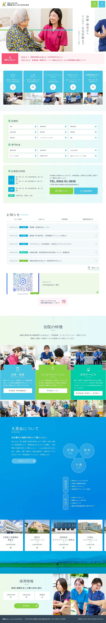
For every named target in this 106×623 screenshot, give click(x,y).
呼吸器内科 (73, 126)
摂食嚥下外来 (43, 156)
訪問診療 (80, 393)
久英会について (23, 461)
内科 (11, 126)
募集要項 (42, 595)
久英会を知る (26, 595)
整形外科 (12, 137)
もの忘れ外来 (74, 150)
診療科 (13, 390)
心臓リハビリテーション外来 (78, 156)
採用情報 (26, 606)
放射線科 (72, 132)
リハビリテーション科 (46, 137)
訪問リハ (98, 393)
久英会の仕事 (11, 595)
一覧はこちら (94, 268)
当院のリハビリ (54, 390)
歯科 (71, 137)
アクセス (94, 6)
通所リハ (89, 393)
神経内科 (42, 132)
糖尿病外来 (13, 150)
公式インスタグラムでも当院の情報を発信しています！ (50, 302)
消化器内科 (13, 132)
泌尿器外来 (43, 150)
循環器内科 (43, 126)
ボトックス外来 (14, 156)
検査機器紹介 (22, 390)
